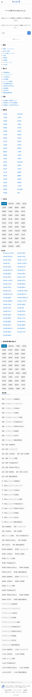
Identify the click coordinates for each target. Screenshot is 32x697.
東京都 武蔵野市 (8, 301)
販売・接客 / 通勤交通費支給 (9, 476)
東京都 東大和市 (8, 294)
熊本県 (5, 186)
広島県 (19, 169)
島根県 (19, 165)
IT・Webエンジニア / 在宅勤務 (10, 494)
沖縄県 (5, 193)
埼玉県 (19, 117)
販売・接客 (6, 51)
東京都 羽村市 (21, 321)
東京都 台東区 (7, 267)
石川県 (5, 141)
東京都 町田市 (21, 311)
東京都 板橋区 (7, 297)
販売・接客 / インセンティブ (9, 449)
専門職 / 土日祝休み (7, 554)
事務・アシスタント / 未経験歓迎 (11, 399)
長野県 (19, 145)
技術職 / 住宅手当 (6, 599)
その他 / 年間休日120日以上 (9, 667)
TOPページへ (16, 39)
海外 (18, 193)
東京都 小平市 (21, 277)
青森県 (5, 128)
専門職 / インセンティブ (21, 549)
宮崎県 (5, 189)
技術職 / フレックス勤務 (8, 586)
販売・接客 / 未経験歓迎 (8, 444)
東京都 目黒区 (7, 315)
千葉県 (5, 117)
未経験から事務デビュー (10, 100)
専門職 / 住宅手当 (6, 572)
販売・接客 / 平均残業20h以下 (10, 463)
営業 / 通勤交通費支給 (18, 545)
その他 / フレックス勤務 (8, 658)
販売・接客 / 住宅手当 (22, 472)
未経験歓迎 (6, 72)
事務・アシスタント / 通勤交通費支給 (12, 440)
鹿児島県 (20, 189)
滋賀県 (5, 155)
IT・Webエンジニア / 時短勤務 (10, 513)
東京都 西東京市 (8, 328)
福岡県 (19, 179)
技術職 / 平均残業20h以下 (9, 590)
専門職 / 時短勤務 (24, 567)
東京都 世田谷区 (8, 256)
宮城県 (5, 131)
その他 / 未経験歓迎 (7, 649)
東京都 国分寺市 (8, 270)
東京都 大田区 (7, 277)
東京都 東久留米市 (22, 291)
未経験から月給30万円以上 (11, 105)
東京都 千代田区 (22, 263)
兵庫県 (19, 158)
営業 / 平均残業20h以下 (22, 535)
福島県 (19, 134)
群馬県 (5, 124)
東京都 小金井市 (8, 280)
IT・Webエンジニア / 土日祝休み (11, 490)
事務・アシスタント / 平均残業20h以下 (12, 422)
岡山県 (5, 169)
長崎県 (19, 182)
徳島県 (19, 172)
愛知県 (5, 151)
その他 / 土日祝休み (7, 654)
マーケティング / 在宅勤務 (9, 617)
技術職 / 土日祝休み (7, 581)
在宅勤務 (5, 79)
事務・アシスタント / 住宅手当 (10, 435)
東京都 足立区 (21, 332)
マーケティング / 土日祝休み (9, 613)
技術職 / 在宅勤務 (19, 581)
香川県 (5, 175)
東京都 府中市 (21, 280)
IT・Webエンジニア (9, 53)
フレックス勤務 (7, 81)
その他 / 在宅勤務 (19, 654)
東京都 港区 (20, 308)
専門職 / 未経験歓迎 (7, 549)
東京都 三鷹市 (21, 253)
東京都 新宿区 (21, 284)
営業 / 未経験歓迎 (6, 526)
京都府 (19, 155)
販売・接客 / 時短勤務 (8, 472)
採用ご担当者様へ (8, 690)
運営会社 (25, 692)
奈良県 (5, 162)
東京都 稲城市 (7, 318)
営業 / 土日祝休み (6, 531)
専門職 (5, 58)
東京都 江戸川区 (22, 301)
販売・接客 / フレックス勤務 (9, 458)
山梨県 (5, 145)
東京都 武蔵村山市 (22, 297)
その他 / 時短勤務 (24, 667)
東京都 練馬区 (7, 321)
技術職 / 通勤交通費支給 (20, 599)
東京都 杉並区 (7, 291)
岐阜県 (5, 148)
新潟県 (5, 138)
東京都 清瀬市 (21, 304)
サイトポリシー (19, 692)
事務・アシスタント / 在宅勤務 (10, 413)
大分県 (19, 186)
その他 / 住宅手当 (6, 672)
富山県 (19, 138)
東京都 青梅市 (7, 335)
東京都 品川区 (21, 267)
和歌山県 (20, 162)
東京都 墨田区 (7, 273)
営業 (4, 55)
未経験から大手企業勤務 (10, 103)
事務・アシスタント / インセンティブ (12, 403)
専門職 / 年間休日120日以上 (9, 567)
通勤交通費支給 (7, 92)
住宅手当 (5, 90)
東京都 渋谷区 (7, 308)
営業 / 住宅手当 (6, 545)
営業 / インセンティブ (20, 526)
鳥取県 (5, 165)
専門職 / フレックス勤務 (8, 558)
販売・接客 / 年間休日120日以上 (10, 467)
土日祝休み (6, 77)
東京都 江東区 (7, 304)
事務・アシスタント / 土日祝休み (11, 408)
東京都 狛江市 (7, 311)
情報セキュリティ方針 (10, 692)
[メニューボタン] (2, 2)
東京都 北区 (6, 263)
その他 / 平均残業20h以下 (9, 663)
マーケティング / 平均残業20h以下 (11, 627)
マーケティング (7, 62)
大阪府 (5, 158)
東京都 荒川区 (7, 325)
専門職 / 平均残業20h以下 (9, 563)
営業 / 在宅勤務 (18, 531)
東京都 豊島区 (7, 332)
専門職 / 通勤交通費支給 (20, 572)
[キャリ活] (16, 2)
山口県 (5, 172)
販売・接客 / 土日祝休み (8, 454)
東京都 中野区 (7, 260)
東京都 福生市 (21, 315)
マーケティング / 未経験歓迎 (9, 604)
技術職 (5, 60)
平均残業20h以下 (8, 83)
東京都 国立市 (21, 270)
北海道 (19, 124)
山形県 (5, 134)
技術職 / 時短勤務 (24, 595)
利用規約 (25, 690)
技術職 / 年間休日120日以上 (9, 595)
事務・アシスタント (9, 49)
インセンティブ (7, 74)
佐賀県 (5, 182)
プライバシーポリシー (18, 690)
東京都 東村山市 (22, 294)
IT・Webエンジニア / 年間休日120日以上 (13, 508)
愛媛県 (19, 175)
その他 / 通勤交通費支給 (20, 672)
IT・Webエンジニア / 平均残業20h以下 (12, 504)
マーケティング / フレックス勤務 (11, 622)
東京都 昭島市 (21, 287)
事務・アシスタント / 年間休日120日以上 (13, 426)
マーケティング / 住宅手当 (9, 640)
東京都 (5, 114)
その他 (5, 64)
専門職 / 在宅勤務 (19, 554)
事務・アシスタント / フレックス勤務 (12, 417)
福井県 (19, 141)
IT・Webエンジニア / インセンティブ (12, 485)
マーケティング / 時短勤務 (9, 636)
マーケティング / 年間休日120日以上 (12, 631)
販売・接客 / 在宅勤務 (23, 454)
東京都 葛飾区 (21, 325)
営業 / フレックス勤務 (8, 535)
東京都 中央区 (21, 256)
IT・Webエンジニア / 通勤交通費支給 (12, 522)
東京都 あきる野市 (8, 253)
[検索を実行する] (29, 33)
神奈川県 (20, 114)
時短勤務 (5, 88)
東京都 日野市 (7, 287)
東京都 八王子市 (22, 260)
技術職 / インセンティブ (21, 576)
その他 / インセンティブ (21, 649)
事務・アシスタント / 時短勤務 (10, 431)
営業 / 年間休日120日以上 (9, 540)
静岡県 (19, 148)
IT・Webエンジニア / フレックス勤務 (12, 499)
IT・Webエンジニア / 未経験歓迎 (11, 481)
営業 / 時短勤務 (22, 540)
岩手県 (19, 128)
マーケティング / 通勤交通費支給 (11, 645)
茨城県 (5, 121)
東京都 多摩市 (21, 273)
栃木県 (19, 121)
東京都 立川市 (21, 318)
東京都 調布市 (21, 328)
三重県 (19, 151)
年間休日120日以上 (8, 86)
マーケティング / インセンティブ (11, 608)
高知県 (5, 179)
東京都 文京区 (7, 284)
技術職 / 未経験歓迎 (7, 576)
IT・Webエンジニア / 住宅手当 (10, 517)
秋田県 (19, 131)
